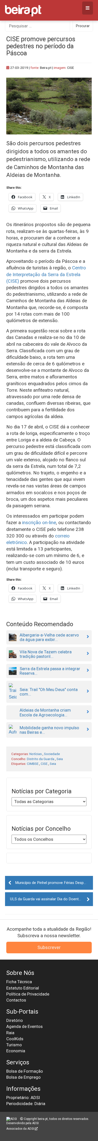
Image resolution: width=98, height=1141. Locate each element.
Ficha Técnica (19, 981)
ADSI (35, 1123)
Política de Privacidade (27, 994)
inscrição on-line (39, 522)
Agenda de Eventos (24, 1026)
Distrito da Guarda (40, 759)
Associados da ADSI (20, 1128)
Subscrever (49, 947)
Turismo (14, 1044)
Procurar (83, 26)
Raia (10, 1032)
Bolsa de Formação (24, 1071)
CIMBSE (32, 764)
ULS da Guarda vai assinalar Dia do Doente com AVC (51, 899)
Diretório (14, 1020)
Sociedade (52, 754)
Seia (60, 759)
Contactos (16, 1000)
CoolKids (14, 1038)
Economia (15, 1050)
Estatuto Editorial (22, 987)
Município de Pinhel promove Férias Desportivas (54, 882)
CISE (44, 764)
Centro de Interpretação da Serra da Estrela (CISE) (46, 274)
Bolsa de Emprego (23, 1077)
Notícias (35, 754)
